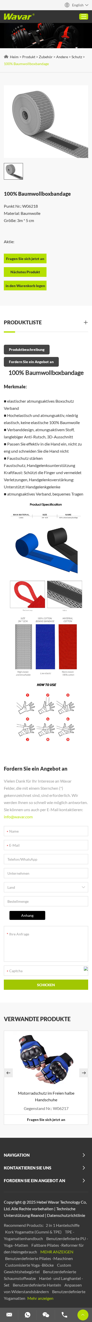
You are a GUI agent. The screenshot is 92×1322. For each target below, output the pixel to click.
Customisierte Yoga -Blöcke (29, 1265)
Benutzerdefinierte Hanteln (37, 1284)
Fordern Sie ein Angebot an (31, 362)
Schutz (77, 57)
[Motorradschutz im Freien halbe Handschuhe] (46, 1059)
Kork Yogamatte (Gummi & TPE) (33, 1231)
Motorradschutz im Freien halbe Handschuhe (46, 1096)
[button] (8, 1072)
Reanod (37, 1215)
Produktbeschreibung (26, 349)
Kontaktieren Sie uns (27, 1167)
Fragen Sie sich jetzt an (46, 1119)
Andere (62, 57)
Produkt (28, 57)
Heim (14, 57)
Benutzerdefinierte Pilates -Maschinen (39, 1258)
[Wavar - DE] (19, 17)
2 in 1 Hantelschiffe (62, 1225)
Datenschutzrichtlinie (66, 1215)
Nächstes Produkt (25, 272)
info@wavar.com (18, 816)
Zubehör (46, 57)
